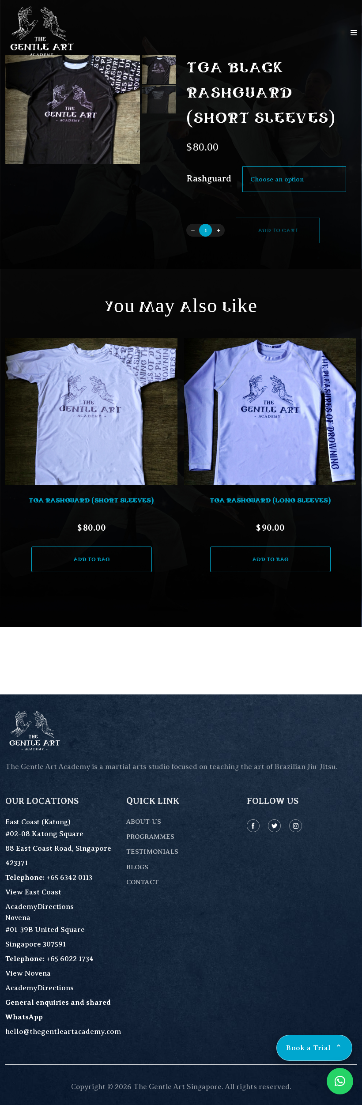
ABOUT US (143, 821)
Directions (56, 906)
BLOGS (137, 867)
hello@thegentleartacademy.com (63, 1031)
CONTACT (142, 882)
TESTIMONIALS (152, 851)
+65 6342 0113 (69, 877)
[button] (180, 579)
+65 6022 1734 (70, 958)
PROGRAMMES (150, 836)
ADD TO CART (278, 230)
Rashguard (208, 179)
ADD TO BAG (91, 559)
